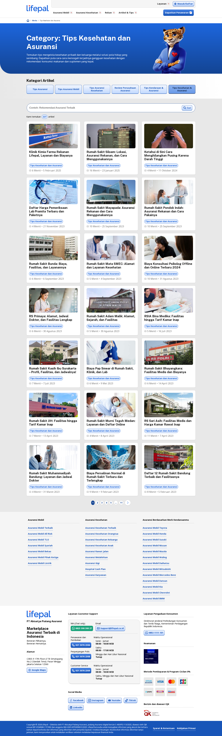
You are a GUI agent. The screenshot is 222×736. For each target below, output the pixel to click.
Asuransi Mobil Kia (153, 586)
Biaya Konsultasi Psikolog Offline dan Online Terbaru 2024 (168, 265)
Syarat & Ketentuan (164, 728)
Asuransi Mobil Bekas (39, 551)
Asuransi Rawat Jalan (96, 551)
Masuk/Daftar (185, 3)
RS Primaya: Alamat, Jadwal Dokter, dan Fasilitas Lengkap (50, 318)
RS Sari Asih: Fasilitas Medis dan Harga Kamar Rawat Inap (167, 422)
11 (121, 502)
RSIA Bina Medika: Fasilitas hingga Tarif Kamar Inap (164, 318)
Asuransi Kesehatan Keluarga (101, 539)
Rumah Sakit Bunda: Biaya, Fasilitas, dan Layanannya (48, 265)
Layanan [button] (161, 3)
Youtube (116, 700)
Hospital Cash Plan (95, 569)
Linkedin (77, 707)
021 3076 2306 (83, 645)
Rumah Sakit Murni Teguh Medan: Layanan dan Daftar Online (111, 422)
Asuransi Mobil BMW (154, 598)
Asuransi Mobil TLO (38, 539)
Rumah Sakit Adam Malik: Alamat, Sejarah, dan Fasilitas (111, 318)
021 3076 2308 (83, 656)
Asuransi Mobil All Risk (40, 533)
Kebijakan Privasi (186, 728)
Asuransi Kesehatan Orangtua (101, 533)
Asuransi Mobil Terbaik (40, 527)
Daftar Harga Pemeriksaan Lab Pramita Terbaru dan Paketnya (48, 211)
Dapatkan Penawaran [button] (177, 12)
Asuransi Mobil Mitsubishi (157, 569)
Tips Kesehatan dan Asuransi (50, 20)
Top (212, 730)
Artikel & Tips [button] (126, 12)
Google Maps (39, 670)
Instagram (97, 700)
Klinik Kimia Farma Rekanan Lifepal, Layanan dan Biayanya (50, 153)
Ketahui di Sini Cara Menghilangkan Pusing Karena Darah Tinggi (166, 155)
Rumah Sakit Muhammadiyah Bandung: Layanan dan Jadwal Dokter (50, 476)
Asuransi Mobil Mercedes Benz (159, 575)
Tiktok (132, 700)
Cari (189, 108)
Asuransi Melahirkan (96, 557)
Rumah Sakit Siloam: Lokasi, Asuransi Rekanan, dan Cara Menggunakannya (107, 155)
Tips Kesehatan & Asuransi (182, 89)
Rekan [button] (108, 12)
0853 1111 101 (156, 632)
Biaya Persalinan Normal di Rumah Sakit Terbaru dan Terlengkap (106, 476)
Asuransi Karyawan (95, 575)
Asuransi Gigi (92, 563)
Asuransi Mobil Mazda (155, 551)
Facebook (78, 700)
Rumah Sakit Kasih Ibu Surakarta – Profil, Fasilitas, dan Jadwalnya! (52, 370)
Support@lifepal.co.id (112, 628)
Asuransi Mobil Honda (154, 533)
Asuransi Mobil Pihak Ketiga (43, 557)
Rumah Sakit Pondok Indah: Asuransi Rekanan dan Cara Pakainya (164, 211)
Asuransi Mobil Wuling (155, 557)
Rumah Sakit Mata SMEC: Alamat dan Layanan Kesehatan (111, 265)
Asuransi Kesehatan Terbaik (100, 527)
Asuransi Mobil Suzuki (154, 539)
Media (34, 20)
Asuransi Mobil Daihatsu (156, 563)
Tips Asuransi (40, 89)
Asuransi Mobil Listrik (39, 563)
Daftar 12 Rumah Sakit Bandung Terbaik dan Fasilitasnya (167, 475)
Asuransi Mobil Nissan (155, 545)
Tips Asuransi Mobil (68, 89)
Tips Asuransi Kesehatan (96, 89)
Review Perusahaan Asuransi (125, 89)
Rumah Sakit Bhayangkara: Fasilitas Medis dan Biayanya (165, 370)
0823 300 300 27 (84, 628)
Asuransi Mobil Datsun (155, 580)
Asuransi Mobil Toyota (155, 527)
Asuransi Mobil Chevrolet (156, 592)
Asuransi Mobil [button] (61, 12)
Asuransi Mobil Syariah (40, 545)
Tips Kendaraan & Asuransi (153, 89)
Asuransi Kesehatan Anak (99, 545)
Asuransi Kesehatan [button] (87, 12)
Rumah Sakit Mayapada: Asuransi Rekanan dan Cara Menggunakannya (111, 211)
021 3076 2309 (83, 670)
